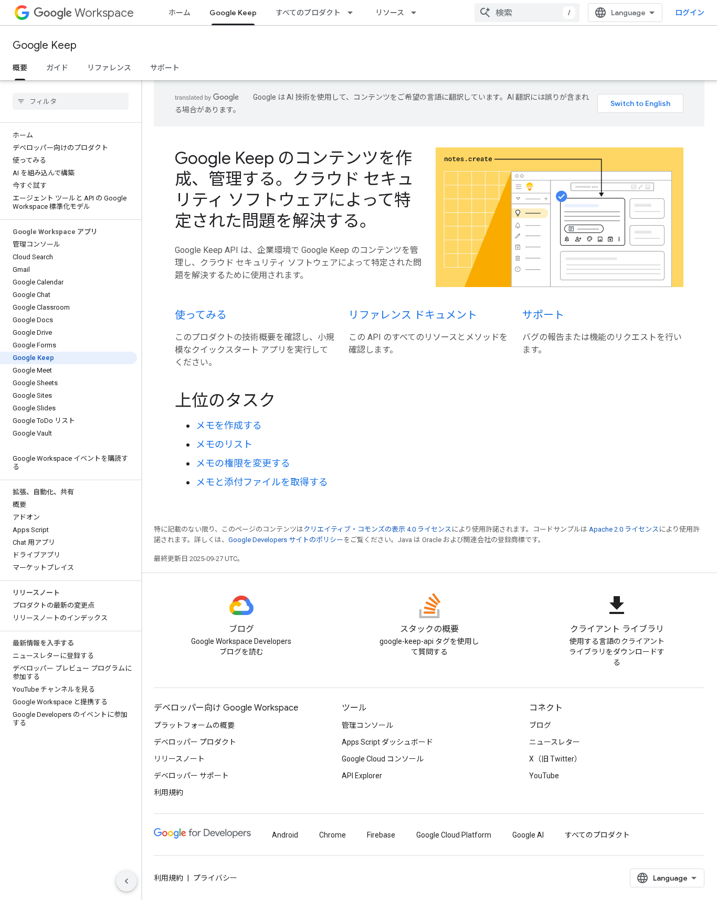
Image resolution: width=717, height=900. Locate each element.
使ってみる (201, 315)
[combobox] (527, 12)
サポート (165, 67)
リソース (389, 12)
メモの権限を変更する (243, 463)
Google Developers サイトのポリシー (285, 540)
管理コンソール (367, 725)
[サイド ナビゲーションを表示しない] (126, 881)
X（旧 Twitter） (555, 759)
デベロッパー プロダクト (195, 742)
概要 (20, 67)
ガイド (57, 67)
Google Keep (233, 12)
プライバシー (215, 878)
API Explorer (362, 775)
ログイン (689, 12)
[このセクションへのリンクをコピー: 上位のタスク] (289, 402)
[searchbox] (71, 101)
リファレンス (109, 67)
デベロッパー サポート (191, 775)
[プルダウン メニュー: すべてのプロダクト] (353, 12)
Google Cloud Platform (453, 835)
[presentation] (429, 400)
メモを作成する (229, 425)
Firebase (381, 835)
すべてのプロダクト (308, 12)
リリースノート (179, 759)
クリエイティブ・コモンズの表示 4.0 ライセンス (377, 529)
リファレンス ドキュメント (413, 315)
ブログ (540, 725)
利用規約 (168, 792)
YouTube (544, 775)
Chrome (332, 835)
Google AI (528, 835)
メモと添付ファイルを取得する (262, 482)
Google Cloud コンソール (383, 759)
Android (285, 835)
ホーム (179, 12)
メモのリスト (224, 444)
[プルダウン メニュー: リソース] (416, 12)
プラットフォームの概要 (194, 725)
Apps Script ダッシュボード (387, 742)
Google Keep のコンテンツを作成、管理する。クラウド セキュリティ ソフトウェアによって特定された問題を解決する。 (294, 189)
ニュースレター (554, 742)
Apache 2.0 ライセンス (624, 529)
